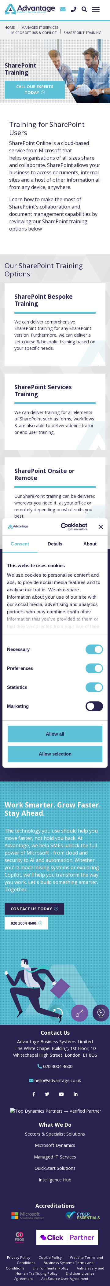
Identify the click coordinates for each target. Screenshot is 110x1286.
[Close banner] (101, 527)
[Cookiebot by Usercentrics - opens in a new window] (64, 527)
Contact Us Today (31, 908)
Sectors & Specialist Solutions (55, 1134)
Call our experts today (34, 89)
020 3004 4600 (23, 923)
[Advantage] (30, 9)
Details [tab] (55, 543)
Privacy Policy (18, 1257)
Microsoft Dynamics (55, 1145)
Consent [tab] (20, 543)
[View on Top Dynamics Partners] (55, 1111)
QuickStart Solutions (55, 1168)
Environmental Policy (50, 1268)
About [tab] (90, 543)
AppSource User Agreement (64, 1278)
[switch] (94, 668)
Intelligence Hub (55, 1180)
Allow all (55, 734)
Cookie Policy (50, 1257)
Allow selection (55, 753)
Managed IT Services (55, 1157)
